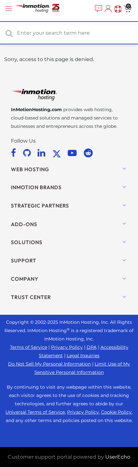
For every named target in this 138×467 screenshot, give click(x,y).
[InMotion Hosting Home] (43, 9)
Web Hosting (30, 169)
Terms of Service (28, 347)
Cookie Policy (116, 412)
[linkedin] (42, 152)
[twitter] (57, 152)
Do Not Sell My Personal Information (49, 364)
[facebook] (14, 152)
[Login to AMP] (107, 9)
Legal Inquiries (83, 355)
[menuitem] (98, 9)
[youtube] (73, 152)
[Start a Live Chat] (98, 9)
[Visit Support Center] (117, 9)
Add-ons (24, 224)
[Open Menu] (9, 9)
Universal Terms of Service (35, 412)
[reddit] (88, 152)
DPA (92, 347)
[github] (28, 152)
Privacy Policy (67, 347)
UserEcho (117, 457)
